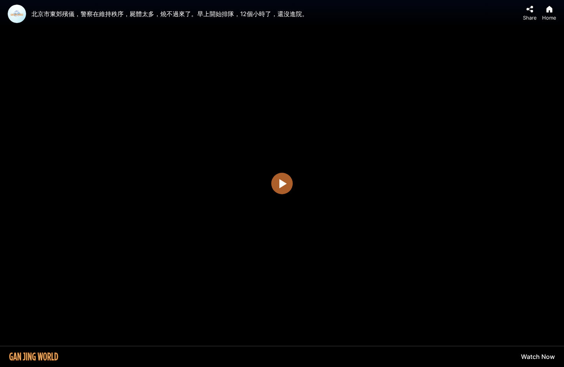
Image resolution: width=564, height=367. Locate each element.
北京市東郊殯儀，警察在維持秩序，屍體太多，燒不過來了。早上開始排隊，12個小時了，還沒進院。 (169, 14)
